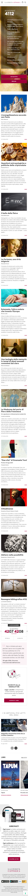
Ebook (14, 81)
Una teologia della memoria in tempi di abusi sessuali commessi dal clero (15, 43)
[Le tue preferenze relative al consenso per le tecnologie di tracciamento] (25, 893)
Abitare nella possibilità (14, 60)
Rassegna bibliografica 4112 (15, 63)
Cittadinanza (11, 57)
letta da (13, 734)
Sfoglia (7, 638)
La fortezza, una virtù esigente (11, 260)
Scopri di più (14, 859)
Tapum (3, 792)
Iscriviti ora (14, 700)
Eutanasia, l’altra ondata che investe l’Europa (12, 310)
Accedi (14, 72)
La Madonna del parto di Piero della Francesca (12, 410)
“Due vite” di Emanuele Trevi (14, 460)
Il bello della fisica (12, 29)
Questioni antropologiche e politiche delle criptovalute (13, 164)
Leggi (25, 139)
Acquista (14, 76)
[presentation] (12, 748)
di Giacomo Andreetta (6, 795)
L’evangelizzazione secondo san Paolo (13, 116)
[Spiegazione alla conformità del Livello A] (23, 881)
